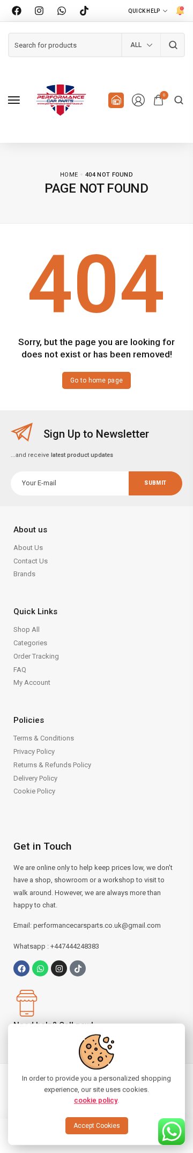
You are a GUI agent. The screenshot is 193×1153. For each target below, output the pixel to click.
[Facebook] (16, 10)
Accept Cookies (96, 1125)
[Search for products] (173, 45)
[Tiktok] (78, 968)
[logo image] (61, 99)
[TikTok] (84, 10)
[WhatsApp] (61, 10)
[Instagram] (39, 10)
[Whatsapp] (40, 968)
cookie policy (95, 1100)
